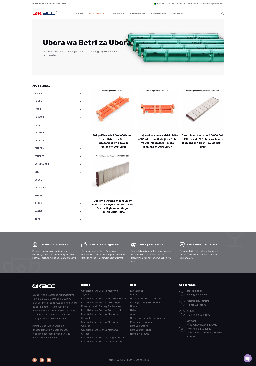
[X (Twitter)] (42, 360)
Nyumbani (78, 13)
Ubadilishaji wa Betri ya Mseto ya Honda (103, 298)
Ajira (132, 314)
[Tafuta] (222, 13)
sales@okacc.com (197, 294)
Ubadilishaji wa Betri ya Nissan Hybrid (102, 341)
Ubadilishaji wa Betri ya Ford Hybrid (101, 310)
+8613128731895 (196, 304)
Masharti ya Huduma (141, 322)
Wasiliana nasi (158, 13)
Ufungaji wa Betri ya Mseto (145, 298)
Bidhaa (134, 294)
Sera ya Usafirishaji (140, 329)
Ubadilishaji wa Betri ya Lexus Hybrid (102, 302)
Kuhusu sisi (118, 13)
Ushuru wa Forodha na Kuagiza (147, 318)
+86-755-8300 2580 (198, 314)
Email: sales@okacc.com (212, 4)
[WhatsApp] (49, 360)
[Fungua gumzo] (248, 358)
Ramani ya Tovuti (139, 333)
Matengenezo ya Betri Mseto (146, 302)
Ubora (133, 306)
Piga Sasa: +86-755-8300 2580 (183, 4)
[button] (160, 3)
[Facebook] (34, 360)
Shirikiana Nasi (137, 13)
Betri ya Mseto (96, 13)
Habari (133, 310)
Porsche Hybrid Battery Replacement (102, 306)
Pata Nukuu (177, 13)
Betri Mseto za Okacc (138, 360)
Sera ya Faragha (139, 325)
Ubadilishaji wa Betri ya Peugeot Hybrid (103, 337)
